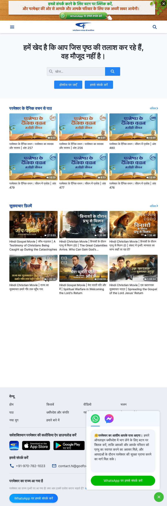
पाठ (11, 412)
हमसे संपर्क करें (99, 85)
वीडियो (87, 404)
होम (11, 404)
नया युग (13, 420)
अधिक (153, 108)
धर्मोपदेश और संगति (57, 412)
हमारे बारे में (52, 420)
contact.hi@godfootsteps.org (81, 466)
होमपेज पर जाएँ (68, 85)
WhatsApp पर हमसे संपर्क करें (33, 498)
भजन (123, 404)
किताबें (50, 404)
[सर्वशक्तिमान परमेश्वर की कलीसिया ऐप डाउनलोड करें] (14, 445)
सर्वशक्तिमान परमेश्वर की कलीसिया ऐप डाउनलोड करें (42, 435)
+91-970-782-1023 (30, 466)
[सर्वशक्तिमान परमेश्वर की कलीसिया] (83, 27)
